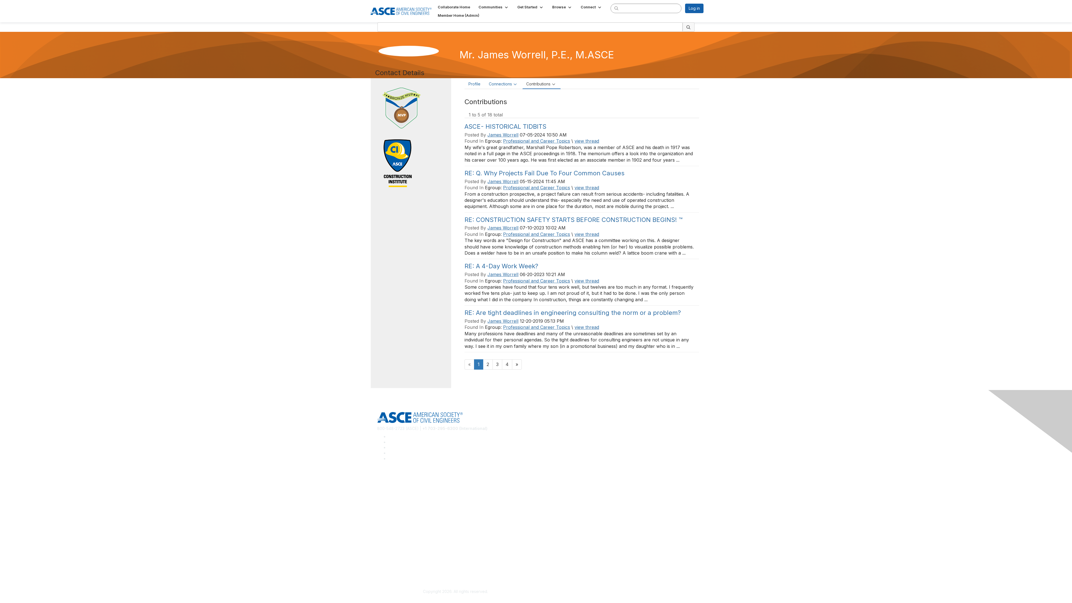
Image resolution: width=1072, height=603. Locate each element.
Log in (694, 8)
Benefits (384, 527)
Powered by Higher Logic (616, 592)
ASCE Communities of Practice (405, 496)
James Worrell (502, 135)
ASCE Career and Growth (400, 488)
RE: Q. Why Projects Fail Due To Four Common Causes (544, 173)
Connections (500, 84)
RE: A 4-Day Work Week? (501, 266)
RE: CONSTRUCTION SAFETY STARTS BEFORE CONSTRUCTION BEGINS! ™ (573, 219)
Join (381, 518)
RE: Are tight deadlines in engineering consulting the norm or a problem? (573, 312)
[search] (616, 8)
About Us (385, 557)
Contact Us (387, 535)
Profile (474, 84)
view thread (587, 141)
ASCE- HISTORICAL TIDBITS (505, 126)
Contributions (538, 84)
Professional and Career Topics (536, 141)
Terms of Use (389, 565)
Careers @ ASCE (392, 480)
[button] (493, 7)
